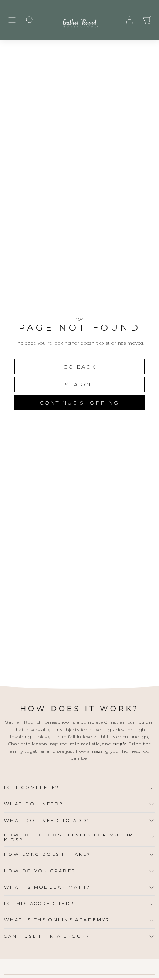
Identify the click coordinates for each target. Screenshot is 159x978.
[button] (12, 20)
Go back (79, 366)
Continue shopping (79, 402)
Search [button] (79, 384)
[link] (129, 20)
